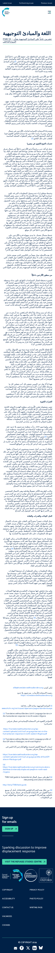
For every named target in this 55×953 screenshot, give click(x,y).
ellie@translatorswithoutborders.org (28, 687)
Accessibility (8, 899)
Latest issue (7, 3)
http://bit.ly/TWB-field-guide (14, 785)
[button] (50, 12)
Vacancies (7, 916)
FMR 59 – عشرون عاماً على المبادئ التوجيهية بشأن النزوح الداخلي (27, 40)
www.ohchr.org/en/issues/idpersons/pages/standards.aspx (27, 708)
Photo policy (36, 899)
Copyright (7, 890)
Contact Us (7, 908)
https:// (36, 695)
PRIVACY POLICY (37, 890)
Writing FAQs (36, 908)
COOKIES (6, 925)
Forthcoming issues (26, 3)
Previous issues (46, 3)
